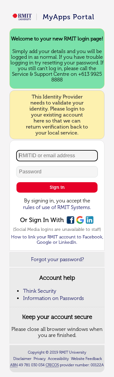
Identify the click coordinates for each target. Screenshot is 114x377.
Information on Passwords (53, 298)
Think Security (39, 291)
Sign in (57, 187)
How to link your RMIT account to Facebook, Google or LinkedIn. (57, 239)
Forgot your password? (57, 259)
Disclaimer (22, 358)
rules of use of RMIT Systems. (57, 207)
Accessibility (58, 358)
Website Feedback (86, 358)
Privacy (40, 358)
